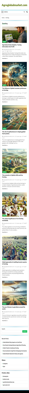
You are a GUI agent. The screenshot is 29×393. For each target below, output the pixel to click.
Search (3, 329)
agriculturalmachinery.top (8, 382)
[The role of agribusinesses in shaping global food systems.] (14, 117)
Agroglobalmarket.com (14, 5)
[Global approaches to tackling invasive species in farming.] (14, 248)
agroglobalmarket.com (8, 49)
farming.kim (5, 376)
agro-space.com (6, 385)
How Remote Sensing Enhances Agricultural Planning (14, 345)
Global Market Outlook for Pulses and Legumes (13, 353)
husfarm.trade (6, 379)
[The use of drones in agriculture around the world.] (14, 293)
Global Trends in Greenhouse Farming (11, 348)
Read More (4, 58)
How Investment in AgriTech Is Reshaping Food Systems (15, 351)
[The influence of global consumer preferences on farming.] (14, 74)
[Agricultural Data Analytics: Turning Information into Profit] (14, 35)
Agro (4, 41)
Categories (5, 363)
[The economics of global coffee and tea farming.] (14, 161)
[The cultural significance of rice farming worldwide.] (14, 204)
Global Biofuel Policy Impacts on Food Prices (12, 342)
